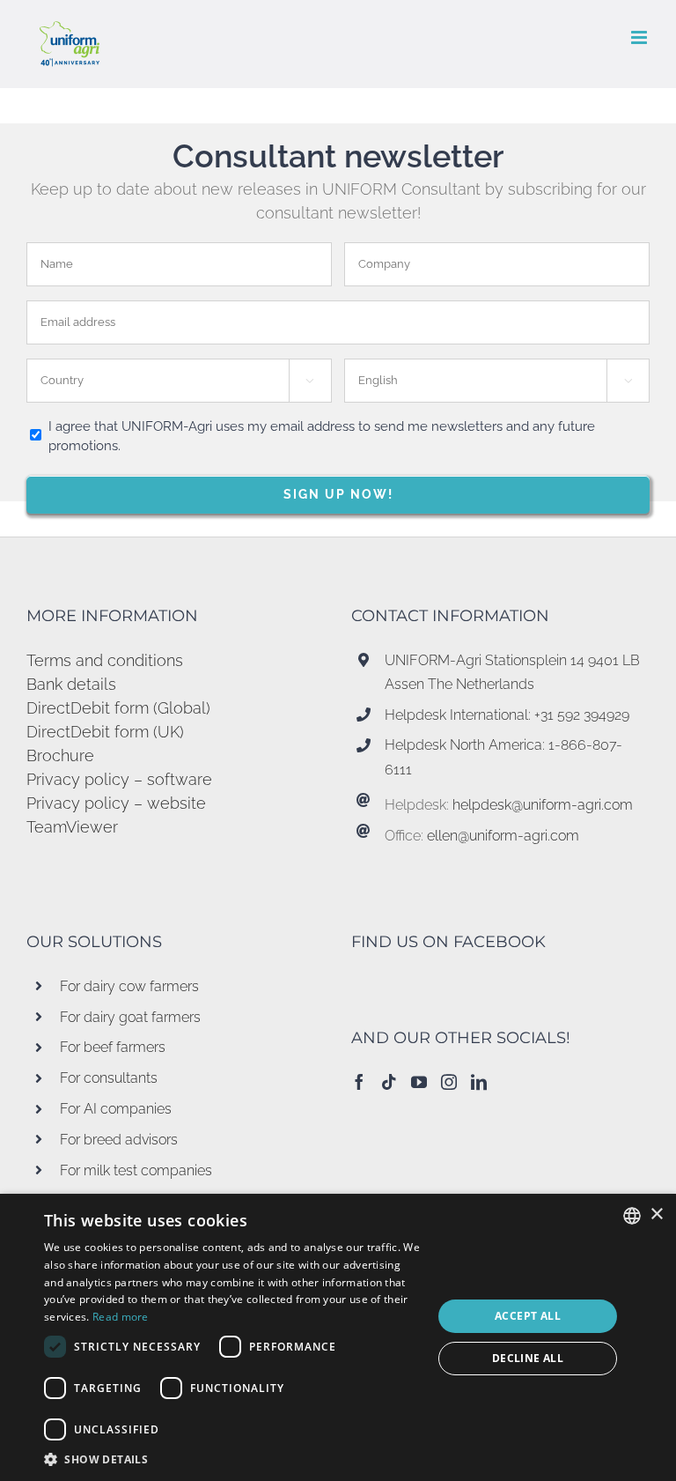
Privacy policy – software (119, 779)
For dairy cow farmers (129, 986)
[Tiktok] (389, 1082)
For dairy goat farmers (130, 1017)
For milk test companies (136, 1170)
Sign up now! (338, 494)
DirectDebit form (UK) (105, 731)
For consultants (109, 1078)
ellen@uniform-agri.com (503, 835)
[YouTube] (419, 1082)
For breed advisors (119, 1139)
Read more (120, 1316)
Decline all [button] (527, 1358)
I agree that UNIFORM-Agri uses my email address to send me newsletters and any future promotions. (321, 436)
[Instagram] (449, 1082)
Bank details (71, 684)
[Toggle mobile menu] (640, 37)
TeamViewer (72, 827)
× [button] (656, 1214)
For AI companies (116, 1108)
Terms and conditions (104, 660)
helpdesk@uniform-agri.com (542, 804)
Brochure (60, 755)
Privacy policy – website (116, 803)
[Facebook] (359, 1082)
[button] (232, 1459)
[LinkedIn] (479, 1082)
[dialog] (338, 1337)
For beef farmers (112, 1047)
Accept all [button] (528, 1315)
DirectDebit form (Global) (118, 708)
